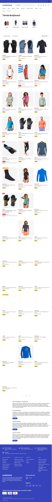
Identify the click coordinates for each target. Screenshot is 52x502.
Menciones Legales (41, 460)
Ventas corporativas (29, 456)
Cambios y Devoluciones (18, 456)
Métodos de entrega (17, 461)
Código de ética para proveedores (41, 466)
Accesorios (23, 8)
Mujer (9, 8)
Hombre (13, 8)
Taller (27, 458)
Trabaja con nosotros (6, 461)
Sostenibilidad (4, 466)
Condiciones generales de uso (43, 461)
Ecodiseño (4, 458)
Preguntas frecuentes (18, 463)
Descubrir (14, 415)
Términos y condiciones (42, 456)
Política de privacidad (41, 458)
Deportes (4, 8)
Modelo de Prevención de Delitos (42, 468)
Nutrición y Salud (30, 8)
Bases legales (40, 463)
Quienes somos (5, 456)
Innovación (4, 460)
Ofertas (36, 8)
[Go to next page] (29, 393)
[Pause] (48, 1)
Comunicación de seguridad (19, 458)
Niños (18, 8)
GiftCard (27, 460)
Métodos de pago (17, 460)
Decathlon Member (5, 463)
